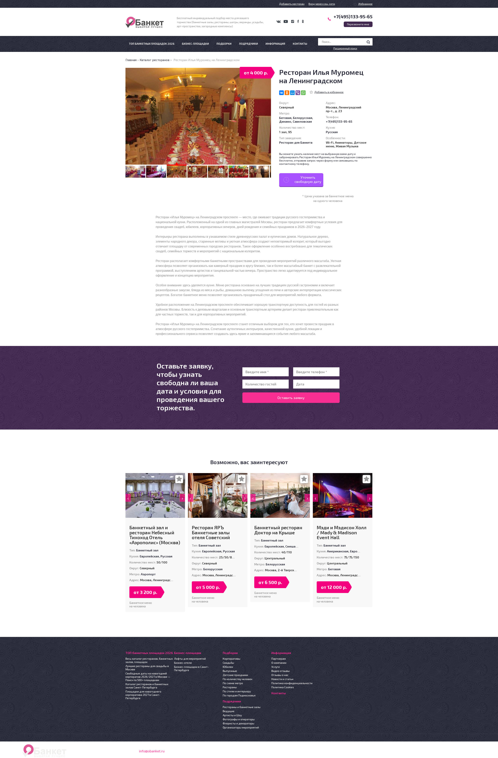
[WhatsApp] (303, 92)
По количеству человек (237, 679)
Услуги (275, 666)
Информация (275, 43)
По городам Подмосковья (239, 695)
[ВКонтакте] (281, 92)
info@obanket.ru (152, 751)
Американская (337, 551)
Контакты (300, 43)
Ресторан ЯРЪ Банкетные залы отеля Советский (211, 532)
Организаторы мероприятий (241, 727)
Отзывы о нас (279, 675)
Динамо (285, 121)
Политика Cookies (282, 687)
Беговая (285, 118)
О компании (278, 662)
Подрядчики (248, 43)
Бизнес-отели (183, 662)
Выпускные (230, 670)
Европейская (149, 556)
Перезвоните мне (358, 24)
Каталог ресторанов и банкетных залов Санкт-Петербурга (146, 685)
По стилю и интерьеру (237, 691)
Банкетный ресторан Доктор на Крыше (278, 530)
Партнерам (278, 658)
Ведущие (228, 711)
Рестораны (230, 687)
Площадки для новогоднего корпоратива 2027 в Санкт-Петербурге (143, 695)
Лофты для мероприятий (190, 658)
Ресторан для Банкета (295, 142)
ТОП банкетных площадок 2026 (151, 43)
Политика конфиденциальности (291, 683)
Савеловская (302, 121)
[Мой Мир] (292, 92)
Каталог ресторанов (154, 60)
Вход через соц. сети (322, 3)
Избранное (365, 3)
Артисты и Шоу (232, 715)
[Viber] (297, 92)
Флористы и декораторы (238, 723)
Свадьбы (228, 662)
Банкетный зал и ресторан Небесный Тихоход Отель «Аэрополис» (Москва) (154, 535)
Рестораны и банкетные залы (241, 707)
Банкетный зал (147, 550)
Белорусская (302, 118)
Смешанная (293, 546)
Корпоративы (231, 658)
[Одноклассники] (287, 92)
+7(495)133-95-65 (353, 16)
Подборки (224, 43)
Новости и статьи (282, 679)
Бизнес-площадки (195, 43)
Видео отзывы (280, 670)
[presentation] (128, 498)
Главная (131, 60)
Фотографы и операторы (239, 719)
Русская (332, 132)
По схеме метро (233, 683)
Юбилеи (228, 666)
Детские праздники (235, 675)
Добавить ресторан (291, 3)
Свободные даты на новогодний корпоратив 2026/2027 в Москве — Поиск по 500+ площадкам (147, 677)
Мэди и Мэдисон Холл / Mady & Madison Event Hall (341, 532)
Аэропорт (148, 574)
